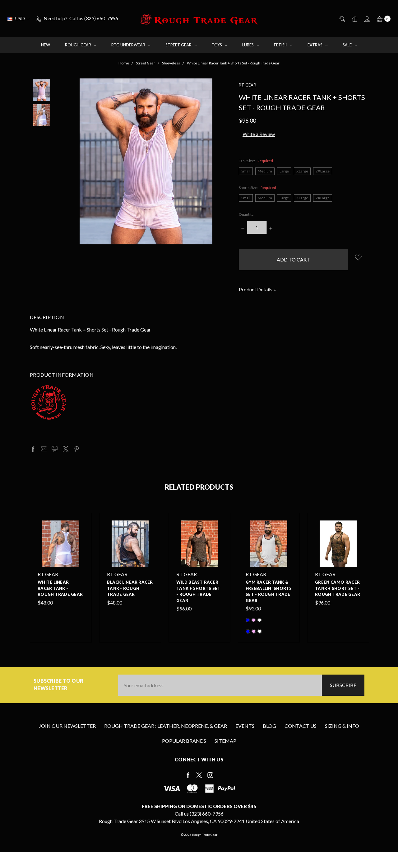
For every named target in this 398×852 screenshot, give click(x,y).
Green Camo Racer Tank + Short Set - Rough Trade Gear (337, 588)
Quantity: (246, 214)
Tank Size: (256, 160)
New (45, 44)
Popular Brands (184, 741)
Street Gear (178, 44)
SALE (348, 44)
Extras (315, 44)
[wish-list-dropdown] (358, 257)
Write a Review (259, 134)
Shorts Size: (257, 187)
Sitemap (225, 741)
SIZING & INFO (342, 726)
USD (20, 18)
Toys (217, 44)
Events (244, 726)
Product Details (256, 289)
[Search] (342, 18)
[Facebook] (33, 449)
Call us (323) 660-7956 (199, 814)
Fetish (281, 44)
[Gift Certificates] (354, 18)
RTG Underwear (128, 44)
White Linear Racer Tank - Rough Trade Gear (60, 588)
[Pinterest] (76, 449)
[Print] (55, 449)
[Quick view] (80, 524)
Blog (269, 726)
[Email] (44, 449)
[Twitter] (65, 449)
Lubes (248, 44)
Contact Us (301, 726)
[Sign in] (367, 18)
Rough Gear (78, 44)
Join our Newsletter (67, 726)
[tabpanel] (60, 578)
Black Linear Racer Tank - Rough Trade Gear (130, 588)
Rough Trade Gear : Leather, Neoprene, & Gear (165, 726)
